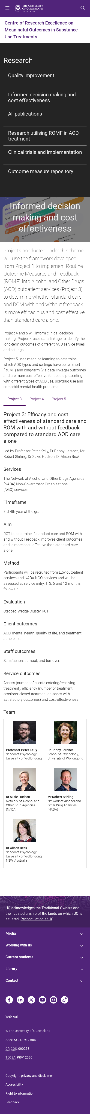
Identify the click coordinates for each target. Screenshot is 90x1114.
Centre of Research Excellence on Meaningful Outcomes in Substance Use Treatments (41, 30)
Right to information (20, 1093)
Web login (12, 1016)
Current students (19, 957)
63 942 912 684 (24, 1040)
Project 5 (59, 399)
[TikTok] (64, 1000)
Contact (12, 980)
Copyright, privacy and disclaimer (29, 1075)
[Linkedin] (20, 1000)
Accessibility (14, 1084)
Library (11, 969)
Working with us (19, 945)
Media (11, 933)
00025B (24, 1048)
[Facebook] (9, 1000)
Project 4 (37, 399)
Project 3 (14, 399)
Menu (7, 8)
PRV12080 (24, 1057)
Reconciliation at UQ (37, 919)
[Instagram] (53, 1000)
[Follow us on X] (31, 1000)
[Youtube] (42, 1000)
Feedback (12, 1102)
